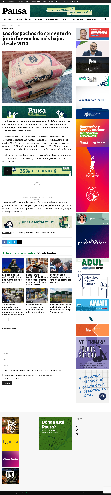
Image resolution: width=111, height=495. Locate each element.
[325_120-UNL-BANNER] (92, 323)
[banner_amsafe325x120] (92, 310)
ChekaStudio (28, 493)
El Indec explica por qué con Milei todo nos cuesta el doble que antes (12, 278)
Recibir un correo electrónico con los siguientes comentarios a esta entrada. (28, 375)
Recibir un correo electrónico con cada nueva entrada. (21, 379)
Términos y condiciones (97, 493)
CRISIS (37, 232)
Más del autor (46, 253)
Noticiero (8, 19)
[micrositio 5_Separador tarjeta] (37, 222)
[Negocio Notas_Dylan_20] (37, 171)
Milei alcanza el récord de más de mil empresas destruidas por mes (60, 278)
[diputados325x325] (92, 118)
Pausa (4, 25)
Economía (5, 272)
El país (11, 28)
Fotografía (78, 19)
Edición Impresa (36, 1)
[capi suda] (92, 212)
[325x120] (92, 85)
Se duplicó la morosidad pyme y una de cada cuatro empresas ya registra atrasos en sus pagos (13, 309)
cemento (20, 232)
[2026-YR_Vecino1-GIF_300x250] (92, 297)
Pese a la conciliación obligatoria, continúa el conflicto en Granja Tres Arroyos (61, 308)
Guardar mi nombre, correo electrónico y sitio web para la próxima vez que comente (33, 370)
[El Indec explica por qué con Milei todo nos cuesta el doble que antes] (13, 265)
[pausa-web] (92, 336)
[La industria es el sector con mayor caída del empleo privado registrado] (37, 295)
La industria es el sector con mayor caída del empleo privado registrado (35, 308)
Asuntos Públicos (23, 19)
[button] (106, 20)
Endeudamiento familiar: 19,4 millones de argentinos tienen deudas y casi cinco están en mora (37, 279)
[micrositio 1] (37, 112)
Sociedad (38, 19)
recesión (53, 232)
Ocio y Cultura (51, 19)
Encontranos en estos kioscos (51, 1)
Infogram (37, 199)
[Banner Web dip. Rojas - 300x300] (92, 73)
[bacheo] (92, 146)
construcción (29, 232)
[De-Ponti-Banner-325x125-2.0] (92, 224)
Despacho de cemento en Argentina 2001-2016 (37, 197)
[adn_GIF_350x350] (92, 402)
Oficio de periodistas (23, 1)
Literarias (91, 19)
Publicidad (84, 493)
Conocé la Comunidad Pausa (70, 1)
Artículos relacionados (18, 253)
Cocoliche (65, 19)
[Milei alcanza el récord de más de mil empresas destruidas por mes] (61, 265)
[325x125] (92, 39)
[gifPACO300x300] (92, 257)
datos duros (45, 232)
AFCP (13, 232)
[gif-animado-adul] (92, 270)
